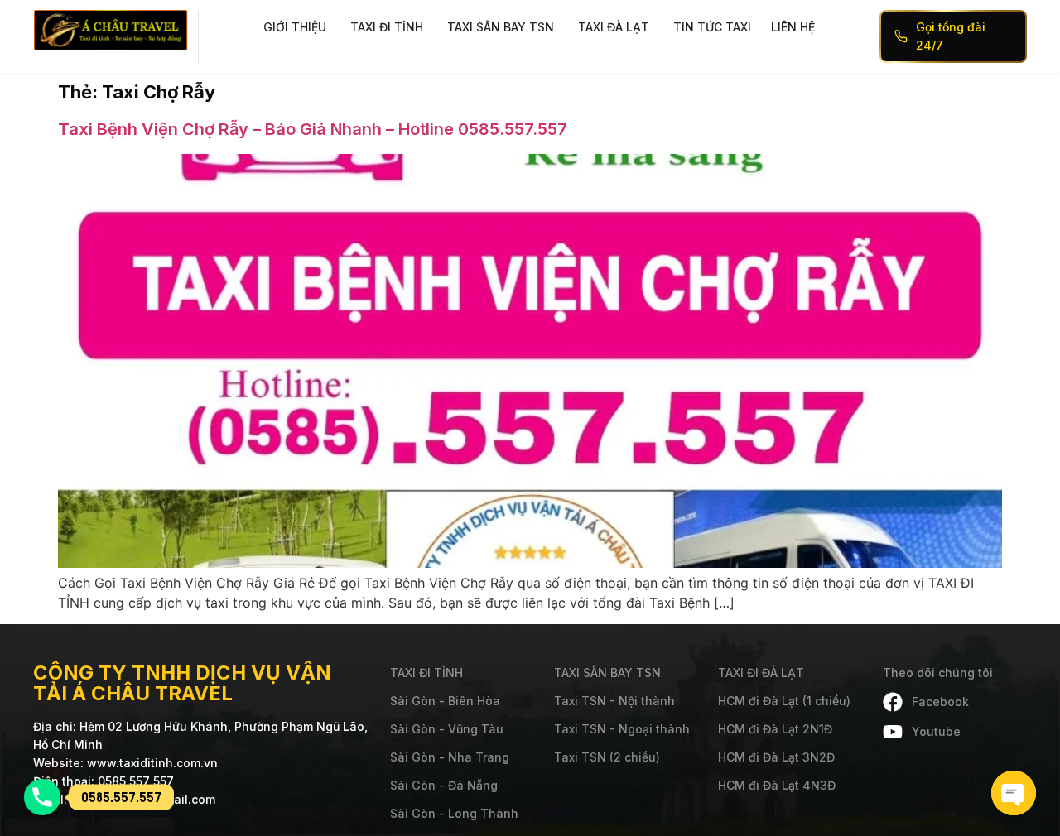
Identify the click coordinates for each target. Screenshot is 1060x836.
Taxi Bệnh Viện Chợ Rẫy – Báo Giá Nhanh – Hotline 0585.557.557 (312, 129)
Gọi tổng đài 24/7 (950, 36)
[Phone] (42, 797)
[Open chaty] (1013, 793)
